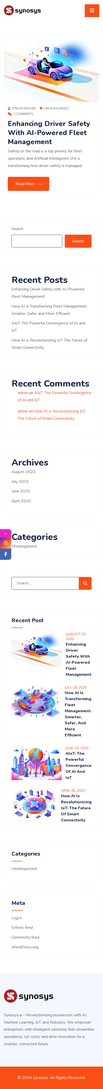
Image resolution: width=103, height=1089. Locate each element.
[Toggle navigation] (92, 10)
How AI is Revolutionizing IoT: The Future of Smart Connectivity (76, 808)
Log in (17, 918)
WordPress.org (25, 947)
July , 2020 (75, 687)
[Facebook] (5, 554)
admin (23, 393)
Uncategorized (56, 108)
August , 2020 (76, 636)
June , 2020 (77, 748)
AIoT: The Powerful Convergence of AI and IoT (79, 765)
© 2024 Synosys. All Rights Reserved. (52, 1077)
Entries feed (22, 927)
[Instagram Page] (5, 543)
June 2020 (21, 491)
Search (17, 229)
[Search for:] (52, 583)
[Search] (85, 583)
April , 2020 (73, 790)
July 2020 (20, 481)
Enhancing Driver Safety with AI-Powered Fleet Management (49, 133)
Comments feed (25, 937)
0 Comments (23, 114)
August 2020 (23, 472)
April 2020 (21, 501)
